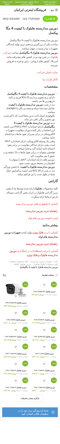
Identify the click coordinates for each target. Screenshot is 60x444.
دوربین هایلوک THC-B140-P (44, 320)
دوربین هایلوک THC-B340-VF (16, 336)
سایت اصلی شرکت (47, 72)
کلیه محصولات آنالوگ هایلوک (46, 264)
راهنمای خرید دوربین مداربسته (42, 210)
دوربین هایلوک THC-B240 (15, 320)
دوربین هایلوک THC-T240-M (44, 387)
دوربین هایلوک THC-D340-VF (44, 291)
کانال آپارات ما (50, 79)
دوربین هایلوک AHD (23, 264)
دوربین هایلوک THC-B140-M (16, 303)
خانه (56, 261)
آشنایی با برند (45, 232)
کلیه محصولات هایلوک (19, 261)
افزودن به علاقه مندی (44, 284)
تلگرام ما (49, 19)
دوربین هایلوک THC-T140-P (44, 370)
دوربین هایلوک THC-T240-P (15, 387)
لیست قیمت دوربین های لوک (43, 218)
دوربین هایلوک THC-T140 (44, 353)
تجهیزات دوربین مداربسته (41, 261)
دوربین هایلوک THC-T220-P (15, 370)
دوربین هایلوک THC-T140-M (16, 353)
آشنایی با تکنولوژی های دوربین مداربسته (37, 203)
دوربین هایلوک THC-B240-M (44, 336)
